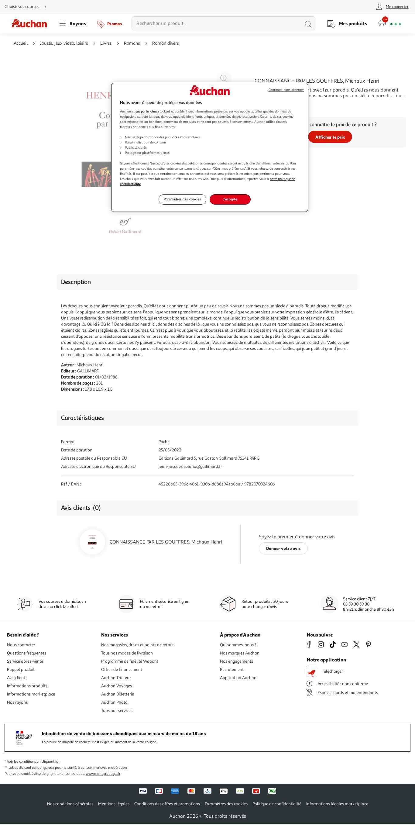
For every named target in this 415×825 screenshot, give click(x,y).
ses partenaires (146, 111)
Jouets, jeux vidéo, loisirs (64, 43)
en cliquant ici (48, 761)
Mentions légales (113, 803)
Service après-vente (25, 661)
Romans (132, 43)
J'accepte (230, 199)
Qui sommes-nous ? (238, 644)
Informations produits (27, 686)
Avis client (16, 677)
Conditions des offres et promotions (167, 803)
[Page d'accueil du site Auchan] (31, 23)
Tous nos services (116, 710)
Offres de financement (121, 669)
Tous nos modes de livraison (127, 653)
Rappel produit (21, 669)
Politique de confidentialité (276, 803)
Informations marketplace (31, 694)
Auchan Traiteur (116, 677)
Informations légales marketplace (337, 803)
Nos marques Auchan (239, 653)
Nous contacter (21, 644)
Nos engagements (236, 661)
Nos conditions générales (70, 803)
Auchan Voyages (116, 686)
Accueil (21, 43)
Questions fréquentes (26, 653)
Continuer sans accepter (286, 90)
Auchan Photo (114, 702)
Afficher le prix (330, 137)
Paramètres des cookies (182, 199)
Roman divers (165, 43)
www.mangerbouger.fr (103, 773)
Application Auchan (238, 677)
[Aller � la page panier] (389, 23)
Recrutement (232, 669)
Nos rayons (17, 702)
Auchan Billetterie (117, 694)
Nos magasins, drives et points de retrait (137, 644)
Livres (106, 43)
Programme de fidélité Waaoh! (129, 661)
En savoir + (266, 105)
